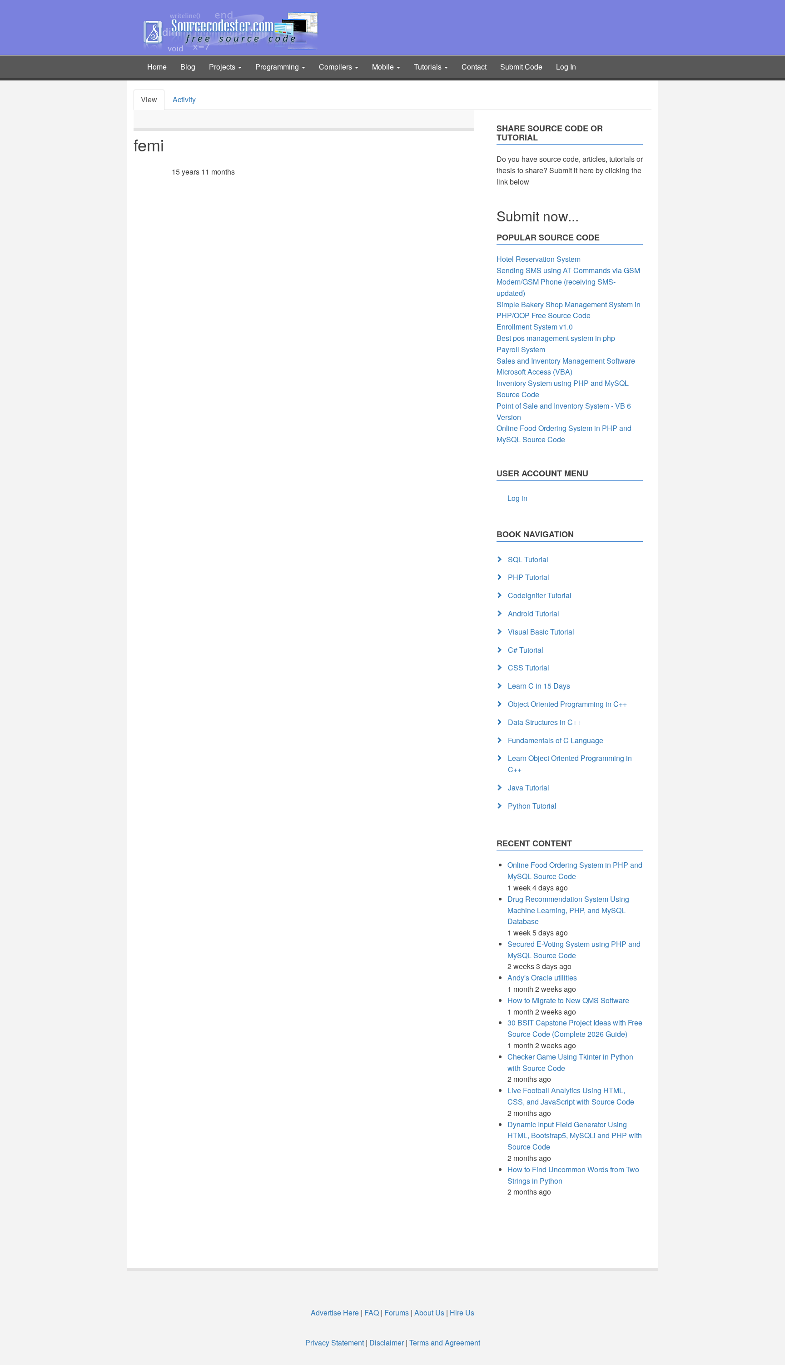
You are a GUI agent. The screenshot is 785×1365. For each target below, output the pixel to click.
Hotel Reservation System (539, 259)
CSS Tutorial (528, 667)
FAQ (371, 1312)
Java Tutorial (528, 787)
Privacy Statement (334, 1342)
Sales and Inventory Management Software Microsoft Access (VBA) (566, 366)
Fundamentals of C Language (555, 740)
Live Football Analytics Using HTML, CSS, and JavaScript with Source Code (570, 1096)
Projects (223, 66)
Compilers (336, 66)
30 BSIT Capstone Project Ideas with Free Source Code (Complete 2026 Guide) (574, 1028)
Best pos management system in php (556, 338)
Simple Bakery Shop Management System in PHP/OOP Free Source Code (569, 310)
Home (157, 66)
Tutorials (428, 66)
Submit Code (521, 66)
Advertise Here (335, 1312)
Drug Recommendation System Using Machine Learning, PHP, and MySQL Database (568, 910)
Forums (396, 1312)
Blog (187, 66)
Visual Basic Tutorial (541, 631)
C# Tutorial (525, 650)
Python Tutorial (532, 805)
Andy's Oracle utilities (542, 977)
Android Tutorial (533, 613)
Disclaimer (386, 1342)
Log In (566, 66)
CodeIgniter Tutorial (539, 595)
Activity (184, 99)
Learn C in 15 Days (539, 685)
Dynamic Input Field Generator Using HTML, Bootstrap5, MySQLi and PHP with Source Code (574, 1135)
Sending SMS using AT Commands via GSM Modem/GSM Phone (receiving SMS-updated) (568, 281)
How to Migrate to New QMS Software (568, 1000)
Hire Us (461, 1312)
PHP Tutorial (528, 577)
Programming (278, 66)
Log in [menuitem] (517, 498)
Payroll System (521, 349)
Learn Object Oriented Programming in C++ (570, 764)
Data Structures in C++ (544, 722)
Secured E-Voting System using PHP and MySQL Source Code (574, 949)
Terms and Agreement (444, 1342)
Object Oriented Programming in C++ (567, 704)
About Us (429, 1312)
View (149, 99)
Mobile (384, 66)
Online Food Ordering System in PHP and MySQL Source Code (564, 434)
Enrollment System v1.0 (535, 326)
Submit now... (538, 215)
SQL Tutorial (528, 559)
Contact (474, 66)
